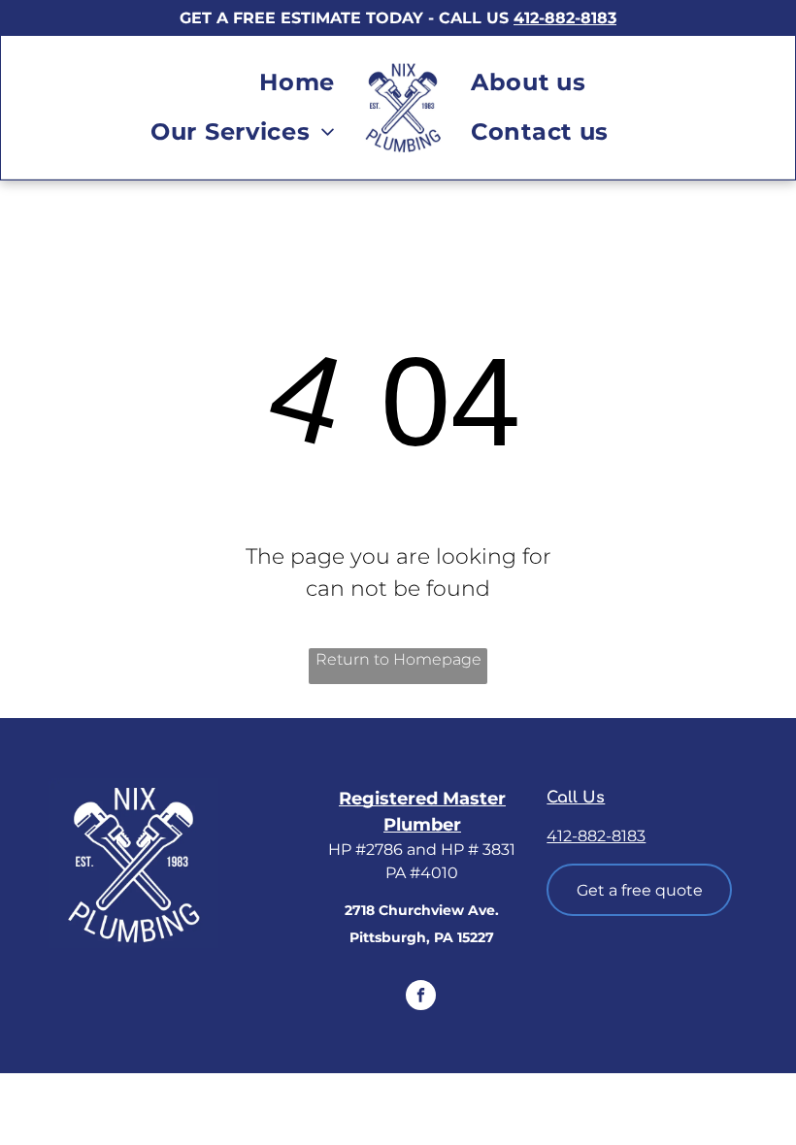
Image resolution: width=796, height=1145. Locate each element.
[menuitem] (297, 82)
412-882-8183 (565, 18)
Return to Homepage (398, 659)
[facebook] (421, 997)
